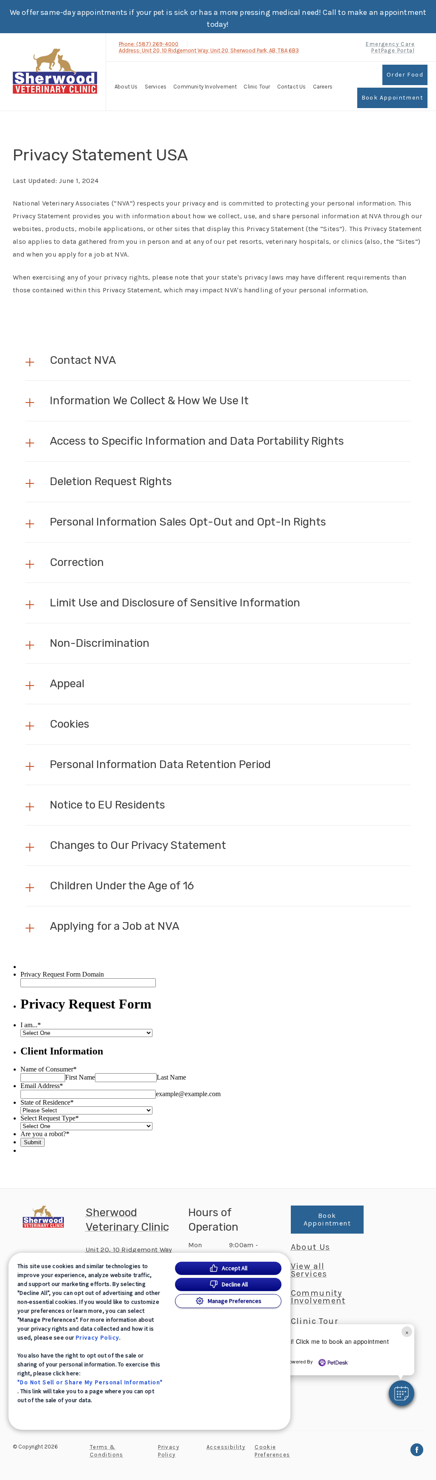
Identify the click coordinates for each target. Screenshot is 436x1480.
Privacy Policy (98, 1337)
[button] (218, 360)
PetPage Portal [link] (393, 50)
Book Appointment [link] (392, 97)
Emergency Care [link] (390, 44)
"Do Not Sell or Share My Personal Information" (90, 1382)
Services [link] (156, 86)
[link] (55, 71)
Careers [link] (323, 86)
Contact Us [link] (291, 86)
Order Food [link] (405, 74)
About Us (126, 86)
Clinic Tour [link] (257, 86)
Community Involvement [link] (205, 86)
